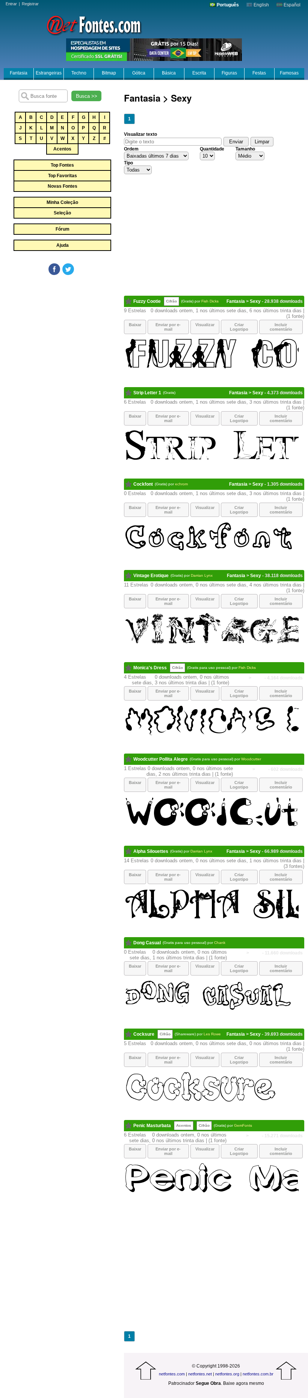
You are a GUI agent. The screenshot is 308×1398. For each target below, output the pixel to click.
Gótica (138, 73)
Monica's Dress (150, 667)
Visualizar (204, 324)
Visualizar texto (140, 134)
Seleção (62, 213)
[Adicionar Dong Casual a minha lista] (128, 942)
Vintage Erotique (151, 575)
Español (291, 5)
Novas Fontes (62, 186)
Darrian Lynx (202, 575)
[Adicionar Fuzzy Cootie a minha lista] (128, 301)
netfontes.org (227, 1374)
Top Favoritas (62, 175)
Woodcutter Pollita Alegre (160, 759)
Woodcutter (251, 759)
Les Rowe (212, 1034)
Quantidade (212, 149)
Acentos (62, 149)
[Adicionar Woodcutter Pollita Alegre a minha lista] (128, 759)
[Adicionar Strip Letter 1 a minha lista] (128, 392)
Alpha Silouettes (150, 851)
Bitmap (109, 73)
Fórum (62, 229)
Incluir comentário (281, 326)
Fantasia (18, 73)
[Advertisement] (62, 333)
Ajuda (62, 245)
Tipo (128, 163)
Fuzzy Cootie (147, 301)
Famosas (289, 73)
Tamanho (245, 149)
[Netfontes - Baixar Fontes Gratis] (94, 24)
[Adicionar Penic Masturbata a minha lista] (128, 1125)
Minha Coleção (62, 202)
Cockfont (143, 484)
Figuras (229, 73)
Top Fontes (62, 165)
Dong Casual (147, 942)
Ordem (131, 149)
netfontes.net (200, 1374)
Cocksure (143, 1034)
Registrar (30, 4)
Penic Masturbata (152, 1125)
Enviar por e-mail (168, 326)
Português (227, 5)
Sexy (255, 301)
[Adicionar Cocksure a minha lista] (128, 1034)
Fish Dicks (210, 301)
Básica (169, 73)
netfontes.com (172, 1374)
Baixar (135, 324)
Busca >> (86, 96)
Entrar (11, 4)
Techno (78, 73)
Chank (219, 943)
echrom (181, 484)
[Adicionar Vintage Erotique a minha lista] (128, 575)
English (260, 5)
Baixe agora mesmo (243, 1383)
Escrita (199, 73)
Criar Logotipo (239, 326)
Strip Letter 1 (147, 392)
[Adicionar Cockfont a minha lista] (128, 484)
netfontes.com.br (258, 1374)
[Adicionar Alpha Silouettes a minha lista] (128, 851)
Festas (259, 73)
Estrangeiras (49, 73)
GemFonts (243, 1125)
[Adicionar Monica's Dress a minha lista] (128, 667)
